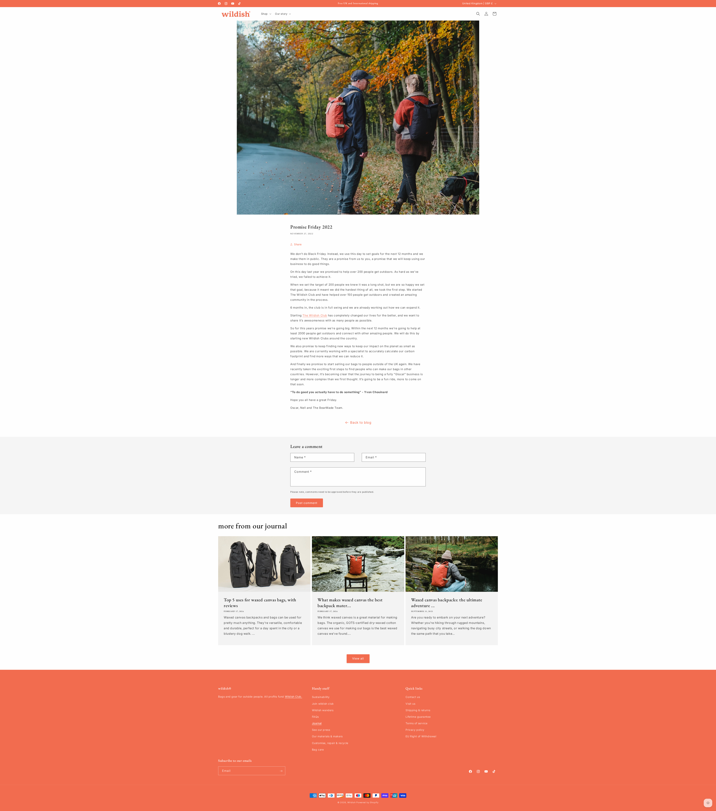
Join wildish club (323, 703)
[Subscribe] (281, 771)
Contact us (413, 697)
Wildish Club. (293, 696)
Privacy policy (415, 729)
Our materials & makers (327, 736)
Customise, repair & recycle (330, 743)
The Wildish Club (314, 315)
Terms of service (417, 723)
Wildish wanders (323, 710)
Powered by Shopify (367, 802)
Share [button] (298, 244)
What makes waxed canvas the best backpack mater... (350, 602)
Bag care (318, 749)
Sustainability (321, 697)
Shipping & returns (418, 710)
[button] (266, 14)
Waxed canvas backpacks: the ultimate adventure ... (446, 602)
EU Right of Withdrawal (421, 736)
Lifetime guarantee (418, 716)
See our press (321, 729)
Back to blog (360, 422)
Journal (317, 723)
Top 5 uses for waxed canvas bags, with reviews (260, 602)
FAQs (315, 716)
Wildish (351, 802)
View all (358, 658)
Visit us (410, 703)
